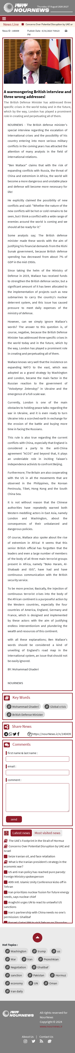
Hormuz (61, 975)
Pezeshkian (51, 959)
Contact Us (46, 1037)
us (58, 951)
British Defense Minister (27, 714)
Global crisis (58, 706)
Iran (29, 959)
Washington (18, 951)
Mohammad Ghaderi (25, 706)
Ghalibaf (42, 967)
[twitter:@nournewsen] (33, 1041)
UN (36, 983)
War (13, 959)
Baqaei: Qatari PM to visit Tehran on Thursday (37, 922)
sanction (16, 975)
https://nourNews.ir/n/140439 (51, 734)
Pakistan (38, 975)
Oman (53, 983)
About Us (28, 1037)
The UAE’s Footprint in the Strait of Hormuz (36, 841)
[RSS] (41, 1041)
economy (17, 983)
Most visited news (47, 833)
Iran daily (17, 991)
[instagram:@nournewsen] (25, 1041)
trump (42, 951)
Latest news (21, 833)
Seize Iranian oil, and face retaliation (31, 856)
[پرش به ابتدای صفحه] (37, 937)
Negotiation (18, 967)
